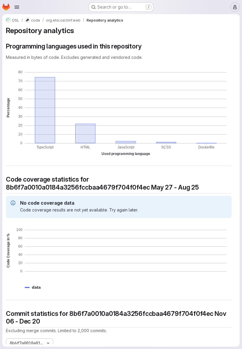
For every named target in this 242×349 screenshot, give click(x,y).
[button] (36, 287)
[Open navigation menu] (17, 7)
